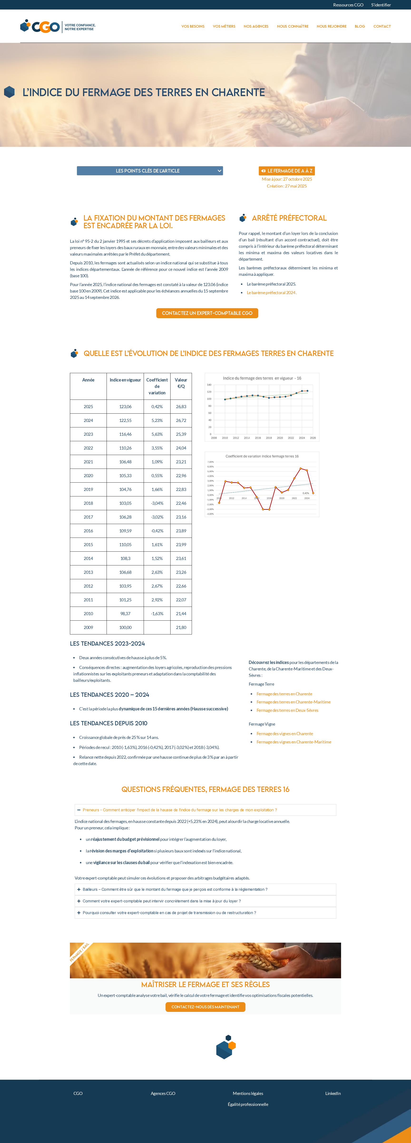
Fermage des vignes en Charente (285, 733)
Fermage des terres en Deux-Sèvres (287, 710)
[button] (219, 171)
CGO (78, 1093)
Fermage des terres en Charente (284, 693)
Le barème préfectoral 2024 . (272, 292)
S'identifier (381, 4)
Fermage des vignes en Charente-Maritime (294, 741)
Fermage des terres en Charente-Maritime (294, 701)
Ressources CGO (348, 4)
